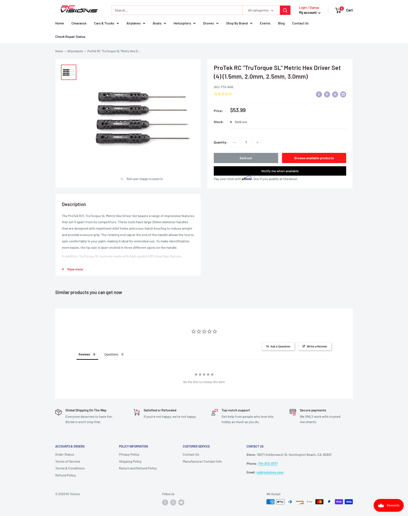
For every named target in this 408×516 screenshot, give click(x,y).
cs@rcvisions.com (269, 472)
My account (308, 12)
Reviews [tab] (84, 354)
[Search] (285, 10)
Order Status (64, 454)
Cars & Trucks (104, 23)
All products (75, 51)
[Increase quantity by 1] (257, 142)
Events (265, 23)
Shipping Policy (130, 461)
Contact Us (300, 23)
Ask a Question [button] (280, 346)
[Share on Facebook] (319, 94)
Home (59, 23)
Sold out (246, 158)
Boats (157, 23)
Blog (281, 23)
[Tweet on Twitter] (335, 94)
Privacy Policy (129, 454)
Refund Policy (65, 475)
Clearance (78, 23)
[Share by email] (343, 94)
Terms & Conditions (70, 468)
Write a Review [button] (317, 346)
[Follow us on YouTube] (181, 502)
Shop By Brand (237, 23)
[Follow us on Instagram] (173, 502)
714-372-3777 (268, 463)
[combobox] (177, 10)
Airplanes (133, 23)
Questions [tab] (111, 354)
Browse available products (314, 158)
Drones (208, 23)
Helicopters (182, 23)
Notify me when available (280, 171)
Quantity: (221, 142)
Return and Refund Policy (138, 468)
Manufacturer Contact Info (202, 461)
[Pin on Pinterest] (327, 94)
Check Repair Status (70, 36)
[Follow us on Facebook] (165, 502)
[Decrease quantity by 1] (234, 142)
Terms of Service (67, 461)
